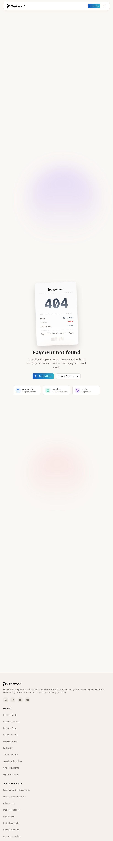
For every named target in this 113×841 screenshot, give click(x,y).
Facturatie (8, 748)
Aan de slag (94, 6)
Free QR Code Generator (14, 796)
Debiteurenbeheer (11, 809)
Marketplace (9, 741)
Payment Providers (12, 836)
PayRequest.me (10, 734)
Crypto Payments (11, 767)
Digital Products (10, 774)
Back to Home (45, 376)
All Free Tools (9, 803)
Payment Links (10, 715)
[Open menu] (103, 5)
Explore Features (66, 376)
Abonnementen (10, 754)
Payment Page (9, 728)
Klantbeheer (9, 816)
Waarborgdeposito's (12, 761)
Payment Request (11, 721)
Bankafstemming (11, 829)
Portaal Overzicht (11, 823)
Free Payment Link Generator (16, 790)
